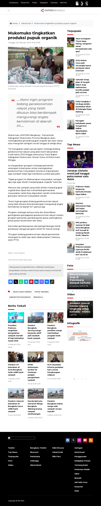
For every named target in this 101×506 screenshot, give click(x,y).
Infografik (73, 323)
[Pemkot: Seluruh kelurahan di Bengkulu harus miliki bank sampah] (16, 393)
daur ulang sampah (22, 292)
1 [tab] (72, 291)
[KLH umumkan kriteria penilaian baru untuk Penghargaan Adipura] (55, 357)
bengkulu (38, 297)
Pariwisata (35, 456)
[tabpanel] (80, 280)
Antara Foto (25, 3)
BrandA (78, 478)
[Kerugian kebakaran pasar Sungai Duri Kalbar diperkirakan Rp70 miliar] (70, 124)
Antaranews (13, 3)
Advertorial (26, 23)
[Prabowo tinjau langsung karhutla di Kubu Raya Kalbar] (70, 190)
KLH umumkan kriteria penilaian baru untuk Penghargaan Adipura (55, 370)
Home (15, 23)
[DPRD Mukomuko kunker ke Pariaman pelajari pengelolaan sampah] (36, 357)
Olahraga (34, 461)
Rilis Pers (63, 3)
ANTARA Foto (81, 482)
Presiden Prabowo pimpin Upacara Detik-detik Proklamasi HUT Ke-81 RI (83, 249)
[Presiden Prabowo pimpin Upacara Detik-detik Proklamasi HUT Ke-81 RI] (70, 248)
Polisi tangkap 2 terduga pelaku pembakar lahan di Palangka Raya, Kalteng (84, 106)
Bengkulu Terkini (38, 448)
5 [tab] (87, 291)
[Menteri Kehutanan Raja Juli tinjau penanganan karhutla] (70, 207)
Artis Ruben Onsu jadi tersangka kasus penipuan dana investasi (83, 65)
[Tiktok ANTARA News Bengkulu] (82, 4)
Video (71, 294)
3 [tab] (80, 291)
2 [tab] (76, 291)
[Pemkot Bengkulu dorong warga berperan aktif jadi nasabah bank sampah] (36, 317)
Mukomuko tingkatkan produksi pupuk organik (55, 23)
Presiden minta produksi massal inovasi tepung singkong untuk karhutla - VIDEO (80, 306)
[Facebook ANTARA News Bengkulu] (77, 2)
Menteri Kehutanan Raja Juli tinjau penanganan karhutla (83, 208)
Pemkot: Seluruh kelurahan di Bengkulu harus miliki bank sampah (16, 406)
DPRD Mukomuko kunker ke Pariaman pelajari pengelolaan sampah (34, 372)
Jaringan (79, 448)
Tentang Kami (81, 465)
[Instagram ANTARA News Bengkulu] (87, 2)
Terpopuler (44, 3)
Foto (70, 265)
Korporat (79, 487)
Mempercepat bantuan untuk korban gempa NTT (79, 366)
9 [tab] (80, 320)
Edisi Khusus (58, 448)
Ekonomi (34, 452)
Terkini (34, 3)
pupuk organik (42, 292)
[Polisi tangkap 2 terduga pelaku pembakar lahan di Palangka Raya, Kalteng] (70, 105)
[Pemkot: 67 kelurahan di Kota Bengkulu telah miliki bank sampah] (16, 357)
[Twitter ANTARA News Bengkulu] (82, 2)
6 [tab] (87, 316)
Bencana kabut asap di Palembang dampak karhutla (80, 278)
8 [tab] (76, 320)
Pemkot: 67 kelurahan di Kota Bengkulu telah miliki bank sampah (15, 370)
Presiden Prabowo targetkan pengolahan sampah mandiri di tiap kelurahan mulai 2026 (16, 333)
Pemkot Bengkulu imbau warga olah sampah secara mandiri (55, 406)
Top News (54, 3)
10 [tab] (84, 320)
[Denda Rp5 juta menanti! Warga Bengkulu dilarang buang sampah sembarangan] (36, 393)
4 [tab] (84, 291)
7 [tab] (91, 316)
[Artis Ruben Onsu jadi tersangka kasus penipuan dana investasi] (70, 64)
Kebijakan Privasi (82, 461)
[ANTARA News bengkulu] (53, 10)
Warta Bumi (35, 465)
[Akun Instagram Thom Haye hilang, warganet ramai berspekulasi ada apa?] (70, 42)
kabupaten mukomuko (20, 297)
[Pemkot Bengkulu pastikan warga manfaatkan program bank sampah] (55, 317)
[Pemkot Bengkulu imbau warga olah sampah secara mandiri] (55, 393)
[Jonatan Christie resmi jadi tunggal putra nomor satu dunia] (80, 159)
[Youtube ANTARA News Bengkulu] (77, 4)
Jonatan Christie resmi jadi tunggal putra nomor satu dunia (78, 175)
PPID (77, 491)
